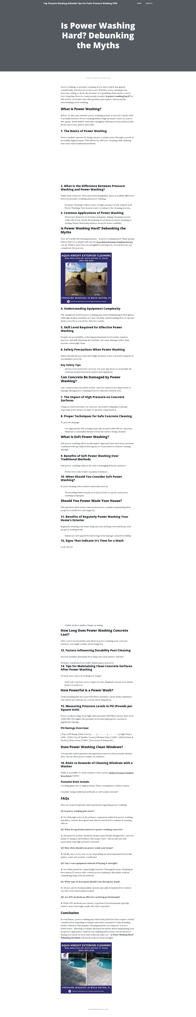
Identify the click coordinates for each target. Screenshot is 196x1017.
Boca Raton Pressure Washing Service (115, 242)
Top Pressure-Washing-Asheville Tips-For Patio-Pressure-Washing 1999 (80, 3)
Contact (149, 3)
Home (139, 3)
